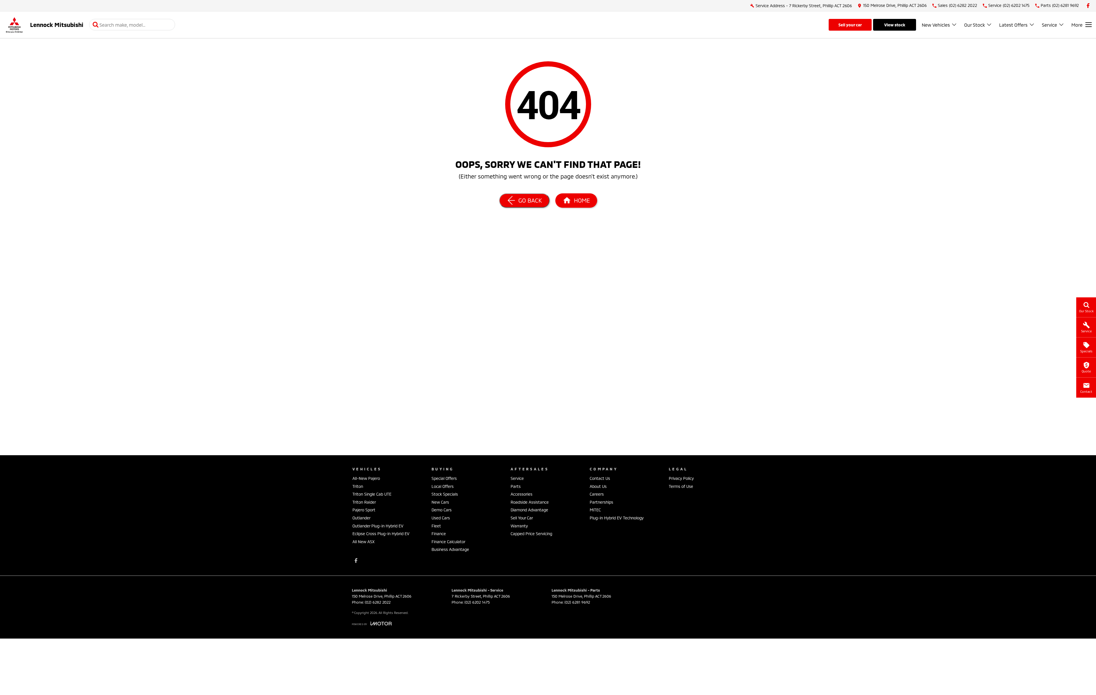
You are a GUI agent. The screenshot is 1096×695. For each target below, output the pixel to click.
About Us (598, 486)
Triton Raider (364, 502)
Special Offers (444, 478)
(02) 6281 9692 (577, 602)
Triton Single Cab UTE (371, 494)
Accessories (521, 494)
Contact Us (600, 478)
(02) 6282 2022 (378, 602)
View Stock (894, 24)
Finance (439, 533)
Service (1049, 25)
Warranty (519, 525)
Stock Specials (445, 494)
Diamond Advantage (529, 509)
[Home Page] (14, 25)
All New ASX (363, 541)
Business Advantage (450, 549)
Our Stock (974, 25)
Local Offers (443, 486)
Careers (597, 494)
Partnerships (601, 502)
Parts (516, 486)
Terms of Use (681, 486)
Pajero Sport (363, 509)
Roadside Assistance (530, 502)
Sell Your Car (850, 24)
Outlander (361, 517)
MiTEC (595, 509)
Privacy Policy (681, 478)
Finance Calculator (448, 541)
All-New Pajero (366, 478)
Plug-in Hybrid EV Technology (617, 517)
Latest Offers (1013, 25)
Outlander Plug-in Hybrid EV (377, 525)
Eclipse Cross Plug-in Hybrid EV (380, 533)
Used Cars (441, 517)
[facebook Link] (1088, 5)
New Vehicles (936, 25)
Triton (357, 486)
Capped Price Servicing (531, 533)
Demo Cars (442, 509)
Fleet (436, 525)
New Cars (440, 502)
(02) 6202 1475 (477, 602)
